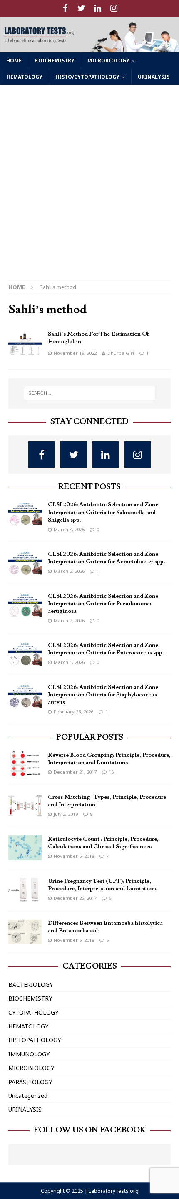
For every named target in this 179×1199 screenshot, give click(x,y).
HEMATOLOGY (24, 76)
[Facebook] (65, 8)
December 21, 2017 (75, 772)
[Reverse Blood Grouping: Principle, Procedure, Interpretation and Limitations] (25, 763)
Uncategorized (27, 1096)
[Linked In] (97, 8)
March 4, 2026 (69, 529)
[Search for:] (90, 393)
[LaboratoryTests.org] (89, 48)
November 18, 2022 (75, 353)
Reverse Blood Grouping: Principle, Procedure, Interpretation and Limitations (109, 758)
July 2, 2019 (66, 814)
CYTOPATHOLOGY (33, 1012)
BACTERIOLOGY (30, 984)
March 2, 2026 (69, 571)
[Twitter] (81, 8)
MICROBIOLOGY (108, 60)
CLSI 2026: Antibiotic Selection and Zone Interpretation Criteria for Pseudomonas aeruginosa (103, 603)
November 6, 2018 (74, 856)
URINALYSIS (153, 76)
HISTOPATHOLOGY (34, 1040)
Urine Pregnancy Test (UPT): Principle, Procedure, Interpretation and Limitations (102, 884)
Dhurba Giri (120, 353)
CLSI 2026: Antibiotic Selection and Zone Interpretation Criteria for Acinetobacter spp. (106, 557)
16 (111, 772)
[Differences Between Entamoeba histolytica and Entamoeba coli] (25, 931)
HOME (14, 60)
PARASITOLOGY (30, 1082)
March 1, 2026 (69, 662)
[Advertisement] (89, 186)
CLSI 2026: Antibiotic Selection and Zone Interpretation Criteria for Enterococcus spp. (106, 649)
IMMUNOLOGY (29, 1054)
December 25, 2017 (75, 898)
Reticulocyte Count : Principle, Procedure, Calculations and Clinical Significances (103, 842)
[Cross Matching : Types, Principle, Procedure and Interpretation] (25, 805)
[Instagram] (114, 8)
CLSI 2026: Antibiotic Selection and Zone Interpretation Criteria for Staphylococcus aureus (103, 695)
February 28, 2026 (73, 711)
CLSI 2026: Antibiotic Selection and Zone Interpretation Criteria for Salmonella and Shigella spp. (103, 512)
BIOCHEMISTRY (55, 60)
